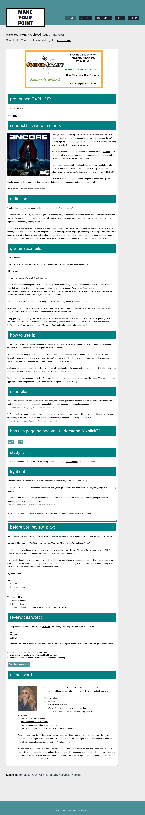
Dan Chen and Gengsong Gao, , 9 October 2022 (33, 407)
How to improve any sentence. (33, 718)
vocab (85, 18)
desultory (81, 550)
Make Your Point (16, 34)
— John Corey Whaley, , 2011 (32, 504)
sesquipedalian (19, 587)
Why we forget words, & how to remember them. (67, 708)
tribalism (16, 590)
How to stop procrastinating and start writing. (39, 725)
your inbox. (64, 40)
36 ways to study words (57, 705)
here (15, 116)
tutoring (103, 18)
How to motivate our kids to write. (34, 722)
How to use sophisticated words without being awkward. (70, 711)
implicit (34, 302)
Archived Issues (40, 34)
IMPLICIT (46, 627)
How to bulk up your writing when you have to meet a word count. (47, 728)
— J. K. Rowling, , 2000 (33, 421)
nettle (15, 584)
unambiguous (71, 462)
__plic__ (94, 182)
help (133, 18)
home (70, 18)
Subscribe (12, 774)
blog (120, 18)
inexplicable (56, 295)
